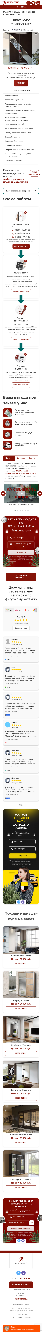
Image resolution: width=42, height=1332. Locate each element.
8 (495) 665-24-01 (22, 233)
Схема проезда (21, 1299)
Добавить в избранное (21, 1304)
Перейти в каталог (21, 385)
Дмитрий (15, 778)
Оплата (32, 458)
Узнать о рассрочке (21, 339)
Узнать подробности (34, 173)
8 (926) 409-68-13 (22, 237)
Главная (7, 12)
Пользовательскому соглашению (21, 864)
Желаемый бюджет (22, 544)
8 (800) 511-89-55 (22, 230)
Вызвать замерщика (21, 291)
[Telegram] (19, 902)
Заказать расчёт (21, 83)
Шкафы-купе (19, 12)
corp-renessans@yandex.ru (21, 1289)
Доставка (21, 458)
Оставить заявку (21, 246)
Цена (7, 458)
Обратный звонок (21, 1284)
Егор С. (14, 722)
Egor (13, 695)
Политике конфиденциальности (21, 862)
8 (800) (21, 1279)
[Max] (23, 902)
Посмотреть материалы (21, 577)
